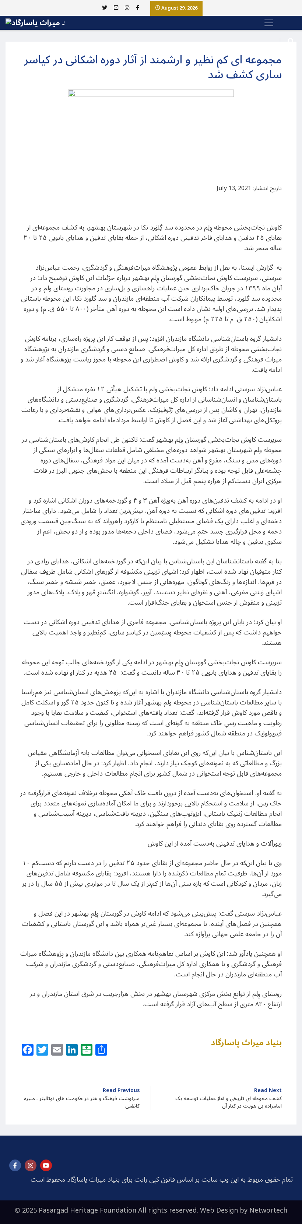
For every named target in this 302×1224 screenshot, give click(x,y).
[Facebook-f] (15, 1165)
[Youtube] (46, 1165)
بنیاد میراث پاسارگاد (246, 1042)
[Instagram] (30, 1165)
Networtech (268, 1210)
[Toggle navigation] (266, 23)
